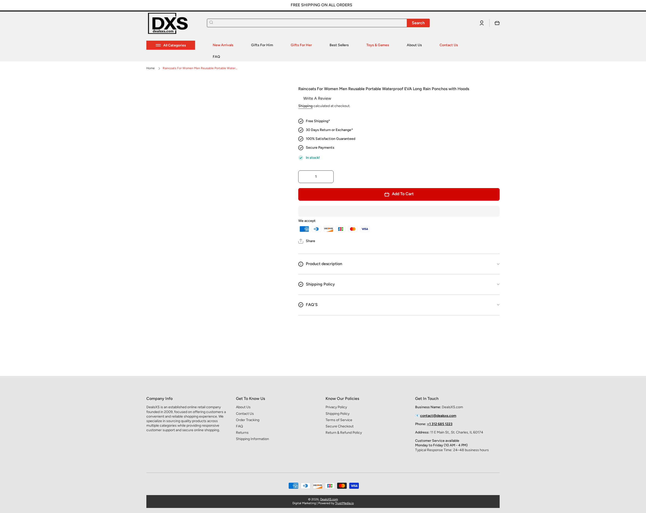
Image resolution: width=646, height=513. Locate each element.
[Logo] (171, 23)
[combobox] (318, 23)
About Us (243, 407)
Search (418, 22)
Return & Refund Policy (344, 432)
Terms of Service (339, 420)
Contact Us (245, 414)
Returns (242, 432)
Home (150, 68)
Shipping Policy (337, 414)
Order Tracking (247, 420)
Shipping (305, 106)
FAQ (239, 426)
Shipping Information (252, 439)
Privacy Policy (336, 407)
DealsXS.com (329, 499)
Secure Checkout (340, 426)
